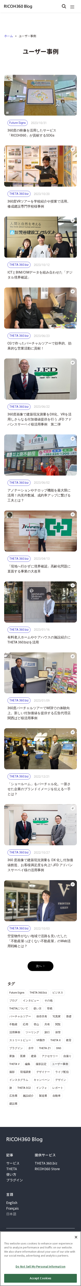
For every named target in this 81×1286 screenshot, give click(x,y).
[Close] (76, 1237)
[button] (72, 6)
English (11, 1202)
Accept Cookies (41, 1278)
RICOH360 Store (47, 1169)
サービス (13, 1163)
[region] (40, 1258)
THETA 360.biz (46, 1163)
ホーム (8, 36)
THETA (11, 1169)
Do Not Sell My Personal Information (40, 1266)
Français (12, 1208)
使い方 (11, 1174)
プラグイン (14, 1180)
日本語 (11, 1214)
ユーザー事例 (27, 36)
